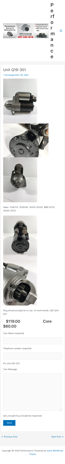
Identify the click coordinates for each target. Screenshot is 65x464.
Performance (52, 31)
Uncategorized (12, 75)
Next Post (58, 437)
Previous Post (9, 437)
